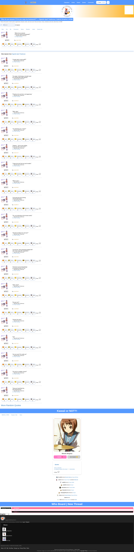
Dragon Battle (71, 482)
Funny (10, 44)
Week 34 (4, 532)
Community (91, 2)
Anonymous (16, 508)
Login (23, 522)
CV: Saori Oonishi (18, 36)
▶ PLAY (7, 40)
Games (78, 2)
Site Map (11, 548)
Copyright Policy (83, 550)
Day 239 (4, 536)
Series (22, 29)
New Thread (75, 504)
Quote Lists (39, 29)
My (10, 29)
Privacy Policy (23, 548)
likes (37, 44)
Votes (21, 414)
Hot (7, 29)
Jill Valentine (9, 530)
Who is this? (17, 509)
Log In (108, 2)
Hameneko (72, 469)
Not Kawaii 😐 (74, 457)
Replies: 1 (16, 511)
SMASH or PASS (5, 414)
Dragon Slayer (67, 479)
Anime (73, 2)
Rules (28, 548)
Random (28, 29)
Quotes (84, 2)
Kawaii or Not (14, 414)
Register (27, 522)
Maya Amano (9, 535)
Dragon (72, 490)
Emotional (17, 44)
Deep (32, 44)
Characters (66, 2)
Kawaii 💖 (60, 457)
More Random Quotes (11, 405)
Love (4, 44)
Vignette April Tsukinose (18, 54)
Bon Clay (8, 540)
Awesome (25, 44)
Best (3, 29)
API (5, 548)
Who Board (59, 504)
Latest (33, 29)
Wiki (7, 548)
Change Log (16, 548)
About (2, 548)
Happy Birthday (75, 477)
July (3, 527)
